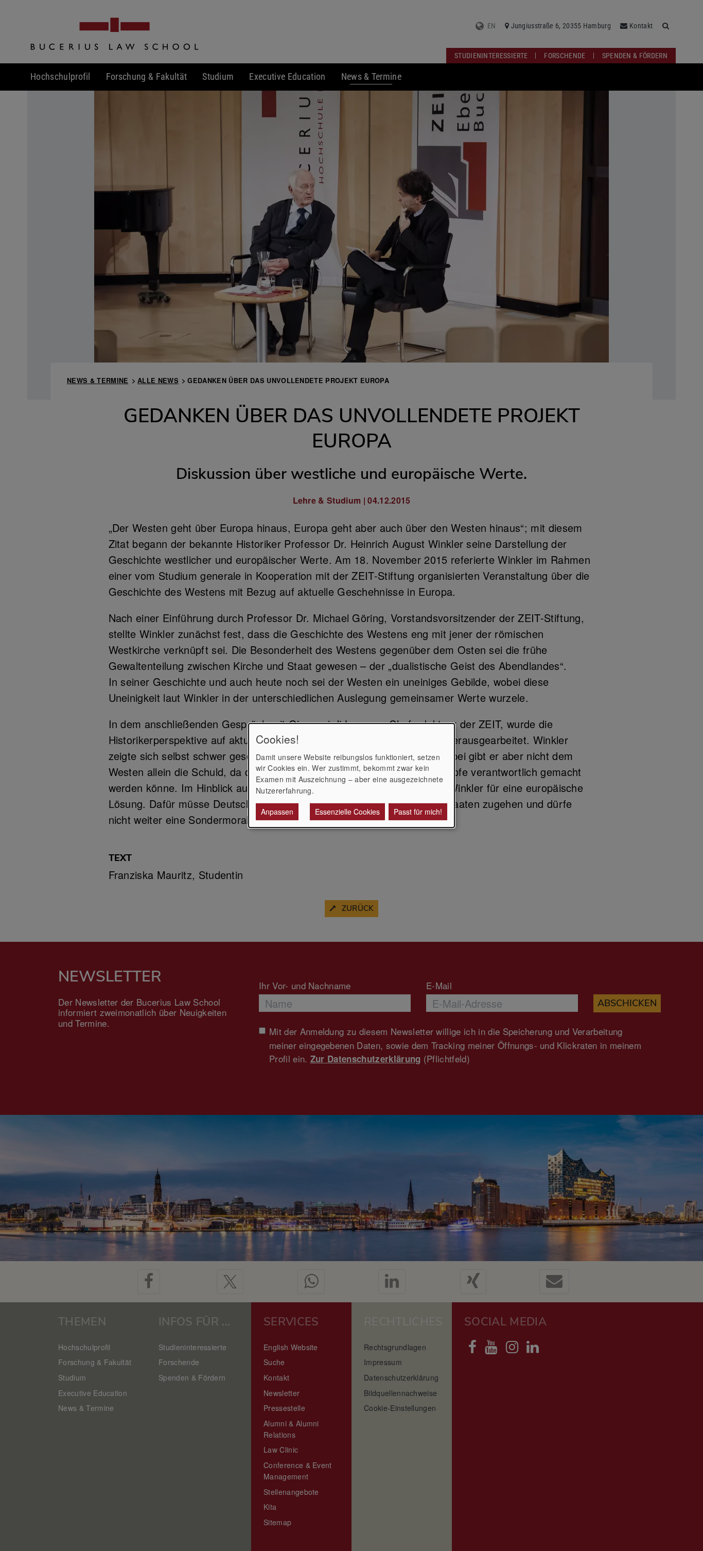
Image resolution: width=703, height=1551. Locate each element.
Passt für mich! (418, 811)
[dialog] (351, 775)
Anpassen (277, 811)
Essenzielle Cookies (347, 811)
